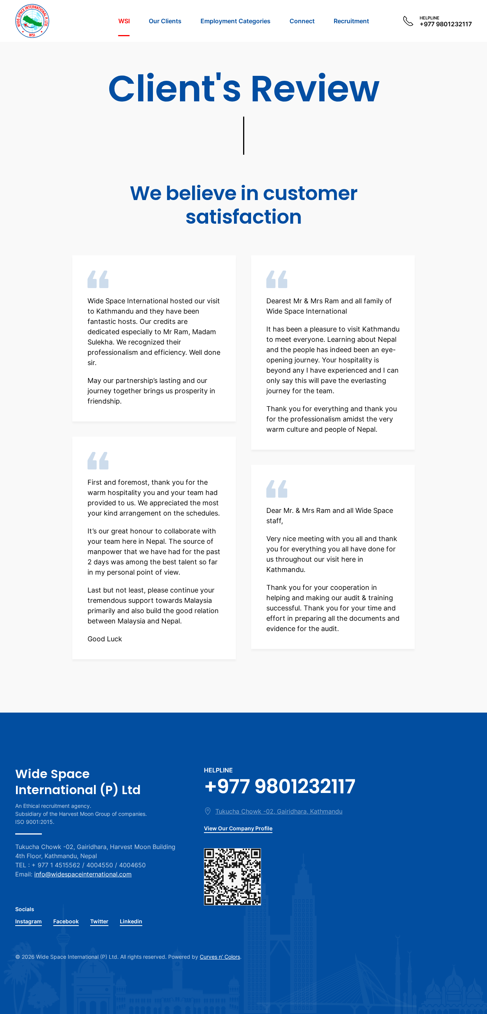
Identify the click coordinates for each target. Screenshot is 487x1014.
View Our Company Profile (238, 828)
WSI (124, 21)
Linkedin (131, 921)
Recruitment (351, 21)
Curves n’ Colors (220, 956)
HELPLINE (218, 770)
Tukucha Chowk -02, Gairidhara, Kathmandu (278, 811)
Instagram (28, 921)
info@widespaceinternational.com (83, 874)
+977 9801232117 (279, 786)
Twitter (99, 921)
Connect (302, 21)
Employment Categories (236, 21)
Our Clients (165, 21)
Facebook (66, 921)
